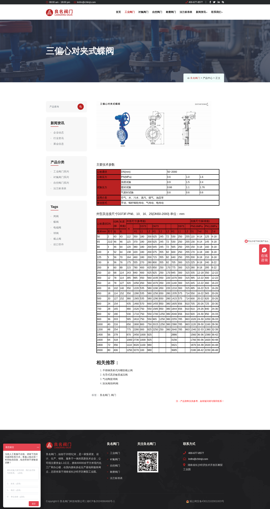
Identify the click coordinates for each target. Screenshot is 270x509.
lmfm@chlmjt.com (86, 2)
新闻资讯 (201, 12)
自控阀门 (157, 12)
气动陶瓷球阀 (110, 379)
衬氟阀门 (143, 12)
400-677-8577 (196, 2)
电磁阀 (57, 227)
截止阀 (57, 238)
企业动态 (58, 132)
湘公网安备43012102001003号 (206, 501)
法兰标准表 (186, 12)
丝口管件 (58, 244)
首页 (118, 12)
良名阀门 (195, 78)
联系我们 (216, 12)
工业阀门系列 (61, 171)
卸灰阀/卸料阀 (110, 383)
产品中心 (208, 78)
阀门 (113, 395)
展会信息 (58, 144)
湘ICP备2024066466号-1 (101, 501)
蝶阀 (56, 222)
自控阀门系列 (61, 182)
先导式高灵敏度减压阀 (115, 374)
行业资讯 (58, 138)
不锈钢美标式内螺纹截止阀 (118, 370)
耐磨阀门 (171, 12)
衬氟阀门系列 (61, 177)
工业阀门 (130, 12)
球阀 (56, 233)
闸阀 (56, 216)
